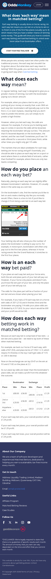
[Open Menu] (47, 5)
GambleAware (8, 565)
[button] (19, 51)
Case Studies (8, 510)
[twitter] (10, 522)
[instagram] (22, 522)
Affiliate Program (10, 501)
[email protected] (16, 489)
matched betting (30, 72)
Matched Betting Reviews (14, 506)
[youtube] (29, 522)
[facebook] (3, 522)
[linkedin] (16, 522)
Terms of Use (26, 572)
